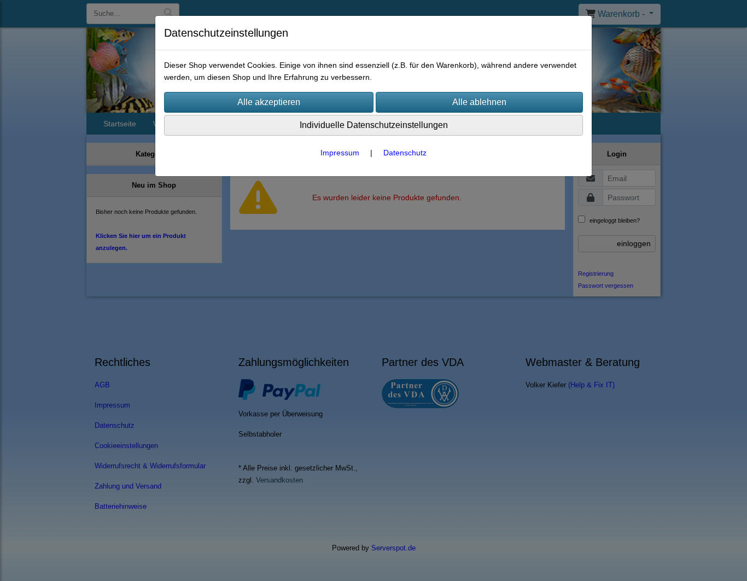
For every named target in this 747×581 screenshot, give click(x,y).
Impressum (339, 152)
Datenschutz (405, 152)
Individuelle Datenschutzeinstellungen (374, 125)
